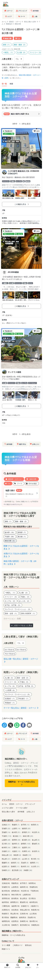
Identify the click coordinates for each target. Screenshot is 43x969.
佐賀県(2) (15, 921)
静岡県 (25, 843)
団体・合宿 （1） (11, 613)
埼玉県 (36, 832)
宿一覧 (4, 83)
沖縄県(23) (35, 925)
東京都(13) (6, 894)
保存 (38, 131)
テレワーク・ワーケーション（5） (18, 694)
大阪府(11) (34, 906)
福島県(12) (24, 887)
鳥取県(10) (35, 909)
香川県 (35, 858)
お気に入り (31, 811)
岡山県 (6, 858)
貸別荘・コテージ (15, 21)
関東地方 (9, 24)
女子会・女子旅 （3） (13, 605)
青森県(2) (15, 883)
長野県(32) (6, 898)
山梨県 (6, 839)
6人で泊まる (9, 649)
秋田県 (35, 824)
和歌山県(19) (25, 909)
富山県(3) (24, 898)
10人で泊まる (10, 653)
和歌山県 (7, 855)
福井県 (15, 843)
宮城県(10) (6, 887)
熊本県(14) (34, 921)
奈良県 (36, 851)
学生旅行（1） (23, 698)
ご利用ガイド (18, 945)
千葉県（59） (10, 536)
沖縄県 (28, 870)
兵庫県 (26, 851)
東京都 (17, 836)
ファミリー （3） (11, 597)
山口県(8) (33, 913)
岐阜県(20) (34, 902)
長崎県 (15, 866)
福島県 (26, 828)
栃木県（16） (10, 532)
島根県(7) (5, 913)
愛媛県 (5, 862)
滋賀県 (26, 847)
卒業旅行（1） (10, 702)
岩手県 (25, 824)
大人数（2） (21, 52)
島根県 (27, 855)
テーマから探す (22, 807)
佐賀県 (5, 866)
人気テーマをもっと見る (22, 625)
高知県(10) (32, 917)
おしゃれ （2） (24, 601)
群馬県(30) (15, 890)
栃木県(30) (6, 890)
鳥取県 (17, 855)
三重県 (16, 847)
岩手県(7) (24, 883)
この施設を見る (20, 204)
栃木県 (16, 832)
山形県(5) (15, 887)
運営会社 (28, 945)
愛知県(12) (24, 902)
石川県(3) (32, 898)
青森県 (15, 824)
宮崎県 (6, 870)
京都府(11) (25, 906)
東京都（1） (22, 536)
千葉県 (6, 836)
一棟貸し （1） (10, 592)
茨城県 (6, 832)
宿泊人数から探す (30, 21)
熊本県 (25, 866)
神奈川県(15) (16, 894)
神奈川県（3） (10, 540)
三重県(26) (6, 906)
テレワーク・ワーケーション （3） (18, 609)
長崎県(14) (24, 921)
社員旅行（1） (10, 698)
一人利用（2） (10, 690)
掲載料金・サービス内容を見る (21, 781)
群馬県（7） (22, 532)
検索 (11, 83)
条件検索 (21, 811)
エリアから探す (7, 807)
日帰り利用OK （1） (28, 613)
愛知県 (36, 843)
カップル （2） (10, 601)
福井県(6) (5, 902)
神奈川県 (32, 479)
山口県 (26, 858)
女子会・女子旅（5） (26, 686)
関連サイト (6, 949)
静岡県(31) (14, 902)
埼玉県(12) (25, 890)
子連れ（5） (24, 682)
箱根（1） (7, 44)
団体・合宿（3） (23, 678)
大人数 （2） (24, 592)
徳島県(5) (23, 917)
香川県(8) (5, 917)
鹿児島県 (17, 870)
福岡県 (34, 862)
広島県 (16, 858)
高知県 (25, 862)
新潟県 (26, 839)
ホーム (4, 21)
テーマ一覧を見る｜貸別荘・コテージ (20, 707)
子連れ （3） (25, 597)
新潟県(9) (15, 898)
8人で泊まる (21, 649)
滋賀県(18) (15, 906)
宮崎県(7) (15, 925)
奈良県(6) (15, 909)
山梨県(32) (27, 894)
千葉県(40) (34, 890)
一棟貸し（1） (8, 52)
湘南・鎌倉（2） (20, 44)
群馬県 (26, 832)
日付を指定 (32, 483)
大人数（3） (9, 678)
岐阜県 (6, 847)
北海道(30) (6, 883)
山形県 (16, 828)
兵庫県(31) (6, 909)
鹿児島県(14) (25, 925)
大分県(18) (6, 925)
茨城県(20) (34, 887)
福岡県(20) (6, 921)
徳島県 (15, 862)
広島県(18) (24, 913)
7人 (9, 483)
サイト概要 (6, 945)
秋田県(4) (32, 883)
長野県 (16, 839)
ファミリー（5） (11, 682)
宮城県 (6, 828)
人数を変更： (7, 58)
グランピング (30, 804)
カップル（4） (10, 686)
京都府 (6, 851)
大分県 (35, 866)
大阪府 (16, 851)
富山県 (36, 839)
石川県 (6, 843)
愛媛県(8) (14, 917)
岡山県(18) (14, 913)
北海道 (6, 824)
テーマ (19, 483)
